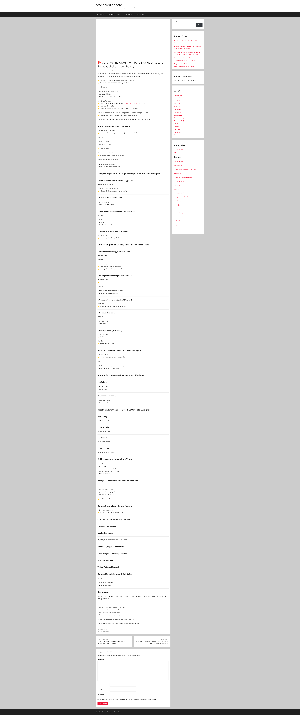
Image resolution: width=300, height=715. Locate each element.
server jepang (178, 205)
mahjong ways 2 (179, 181)
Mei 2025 (177, 129)
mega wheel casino (180, 225)
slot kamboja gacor (180, 213)
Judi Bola (111, 14)
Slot (119, 14)
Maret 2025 (177, 132)
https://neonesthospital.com (183, 177)
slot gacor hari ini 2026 (181, 197)
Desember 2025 (179, 118)
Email (100, 690)
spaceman (177, 217)
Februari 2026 (178, 112)
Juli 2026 (177, 98)
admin (115, 70)
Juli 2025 (177, 123)
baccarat (176, 229)
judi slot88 (177, 185)
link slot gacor (178, 161)
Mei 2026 (177, 103)
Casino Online (128, 14)
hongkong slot (178, 201)
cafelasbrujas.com (109, 5)
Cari (175, 21)
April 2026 (177, 106)
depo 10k (177, 189)
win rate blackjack (104, 631)
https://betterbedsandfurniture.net (185, 169)
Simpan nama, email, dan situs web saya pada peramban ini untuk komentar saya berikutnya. (128, 699)
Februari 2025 (178, 135)
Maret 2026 (177, 109)
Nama (100, 685)
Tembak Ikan (140, 14)
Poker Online (100, 14)
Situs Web (101, 694)
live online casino (132, 103)
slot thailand (178, 165)
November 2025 (179, 121)
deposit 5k (177, 173)
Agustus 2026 (178, 95)
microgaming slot (179, 193)
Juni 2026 (177, 101)
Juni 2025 (177, 126)
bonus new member (180, 209)
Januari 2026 (178, 115)
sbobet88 (177, 221)
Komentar (101, 659)
